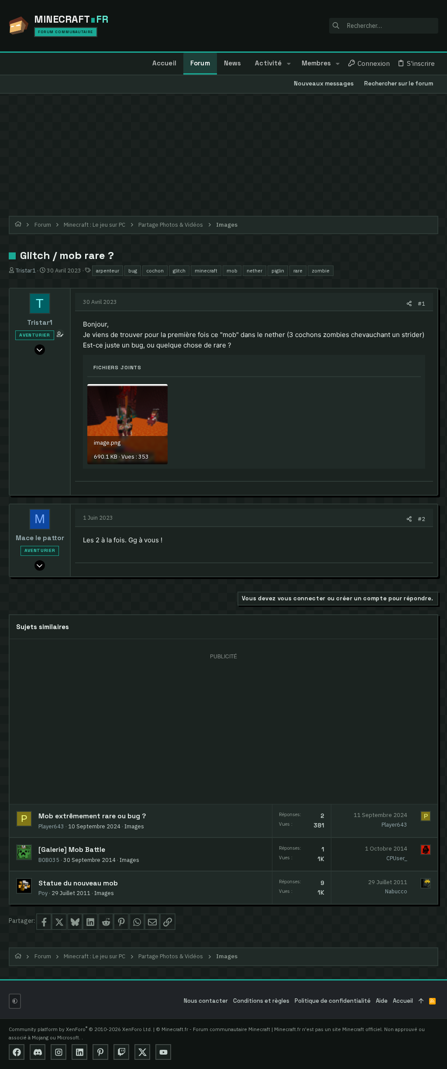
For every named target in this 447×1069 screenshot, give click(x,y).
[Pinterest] (100, 1052)
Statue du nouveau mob (78, 883)
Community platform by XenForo (80, 1029)
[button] (288, 64)
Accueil (403, 1000)
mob (232, 270)
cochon (155, 270)
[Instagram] (58, 1052)
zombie (321, 270)
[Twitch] (121, 1052)
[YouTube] (163, 1052)
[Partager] (409, 304)
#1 (421, 303)
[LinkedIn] (79, 1052)
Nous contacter (206, 1000)
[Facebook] (16, 1052)
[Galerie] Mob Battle (71, 849)
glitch (179, 270)
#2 (421, 518)
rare (298, 270)
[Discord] (37, 1052)
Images (134, 826)
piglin (278, 270)
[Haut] (421, 1001)
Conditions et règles (261, 1000)
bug (132, 270)
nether (254, 270)
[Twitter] (142, 1052)
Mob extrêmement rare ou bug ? (92, 816)
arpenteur (107, 270)
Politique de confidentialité (333, 1000)
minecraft (206, 270)
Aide (382, 1000)
